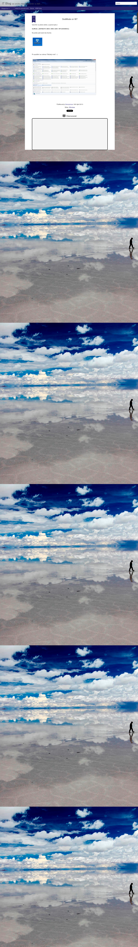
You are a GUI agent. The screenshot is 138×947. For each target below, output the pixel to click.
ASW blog (38, 8)
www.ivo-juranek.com (22, 8)
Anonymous (69, 104)
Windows (72, 107)
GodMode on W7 (69, 19)
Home (32, 8)
